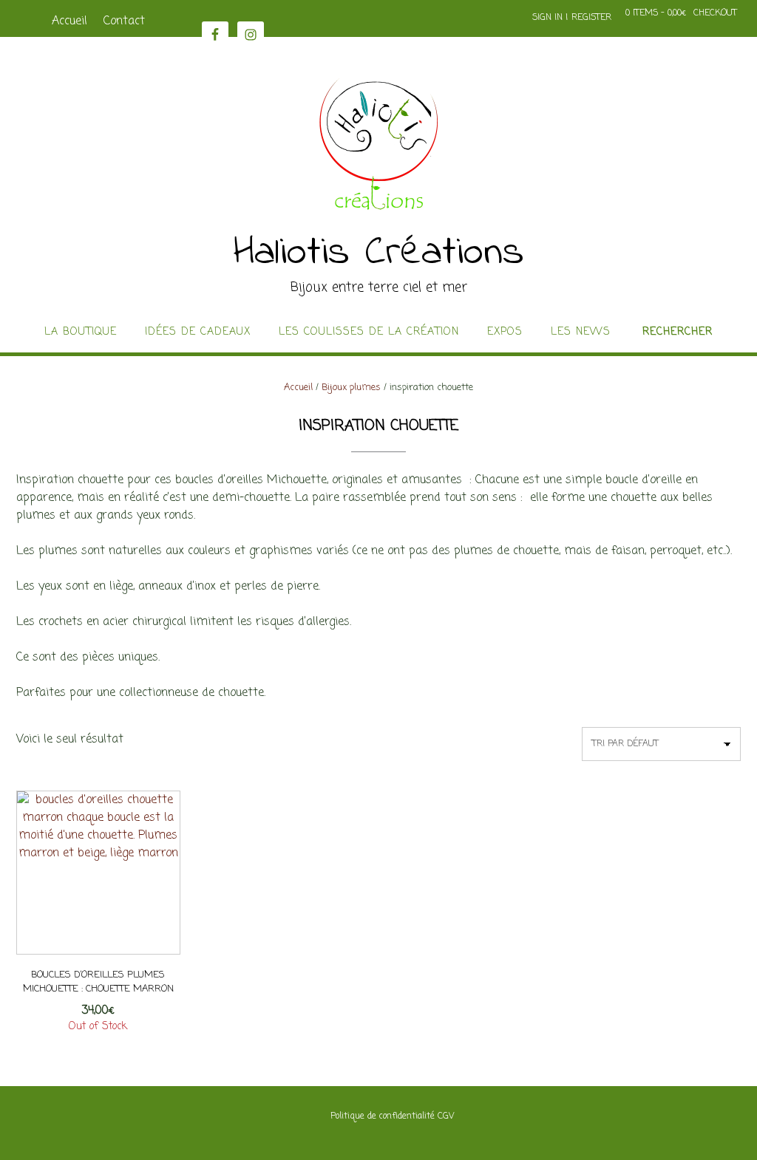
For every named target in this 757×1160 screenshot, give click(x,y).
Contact (124, 21)
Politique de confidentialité (382, 1116)
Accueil (69, 21)
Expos (505, 332)
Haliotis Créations (379, 253)
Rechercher (677, 332)
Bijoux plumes (351, 388)
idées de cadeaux (198, 332)
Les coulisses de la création (369, 332)
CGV (446, 1116)
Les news (581, 332)
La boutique (80, 332)
